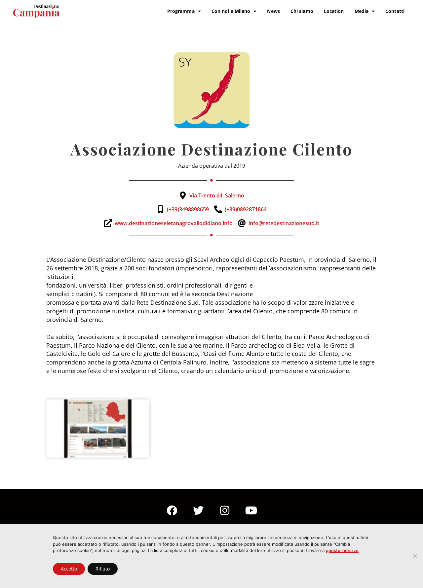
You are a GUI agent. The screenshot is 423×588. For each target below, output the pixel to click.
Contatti (394, 11)
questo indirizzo (342, 550)
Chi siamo (301, 11)
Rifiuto (103, 569)
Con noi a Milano (231, 11)
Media (362, 11)
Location (334, 11)
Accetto (69, 569)
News (273, 11)
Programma (181, 11)
